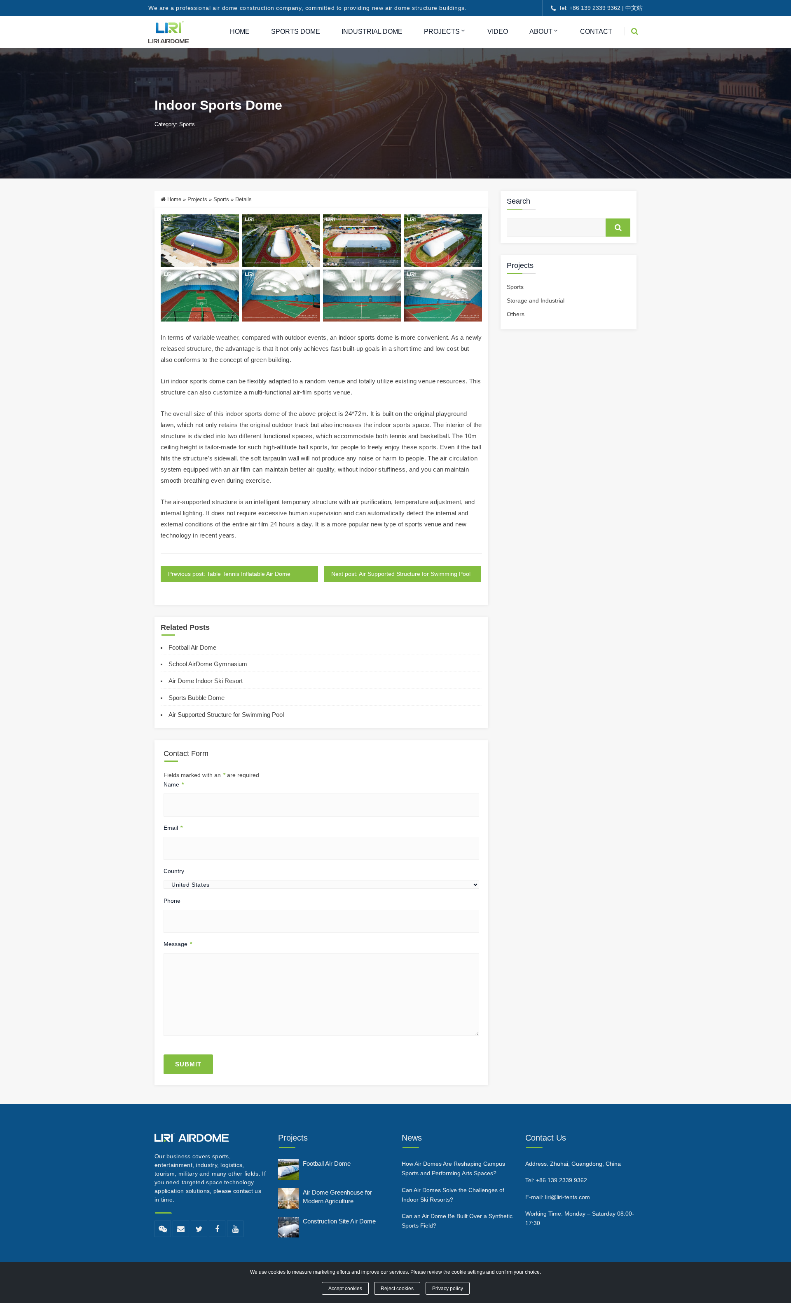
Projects (197, 199)
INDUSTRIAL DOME (372, 31)
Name (174, 784)
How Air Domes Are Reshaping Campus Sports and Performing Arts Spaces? (453, 1168)
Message (178, 944)
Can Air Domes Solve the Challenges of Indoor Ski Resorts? (453, 1195)
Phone (172, 900)
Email (173, 827)
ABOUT (540, 31)
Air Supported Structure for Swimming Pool (226, 714)
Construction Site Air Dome (339, 1221)
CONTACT (596, 31)
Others (515, 314)
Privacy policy (447, 1288)
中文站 (634, 8)
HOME (240, 31)
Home (174, 199)
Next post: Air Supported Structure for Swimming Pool (400, 574)
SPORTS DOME (295, 31)
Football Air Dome (192, 647)
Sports (187, 124)
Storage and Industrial (535, 300)
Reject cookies (397, 1288)
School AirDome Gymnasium (207, 663)
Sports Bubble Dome (196, 697)
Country (174, 871)
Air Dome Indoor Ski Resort (205, 680)
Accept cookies (345, 1288)
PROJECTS (442, 31)
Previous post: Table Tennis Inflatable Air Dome (229, 574)
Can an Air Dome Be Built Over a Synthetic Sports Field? (457, 1221)
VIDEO (497, 31)
